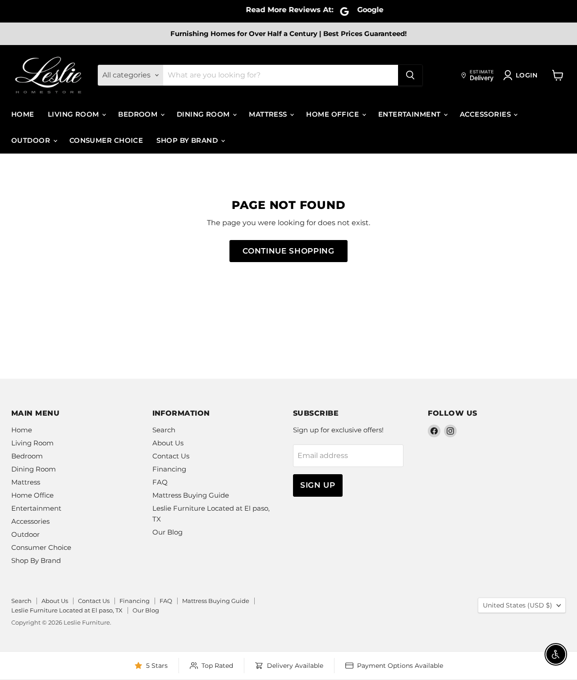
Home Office (333, 114)
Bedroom (139, 114)
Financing (169, 469)
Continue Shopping (288, 250)
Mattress (269, 114)
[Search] (410, 75)
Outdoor (31, 140)
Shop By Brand (188, 140)
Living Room (74, 114)
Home (22, 114)
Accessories (486, 114)
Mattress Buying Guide (190, 495)
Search (163, 430)
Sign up (317, 485)
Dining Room (204, 114)
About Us (167, 443)
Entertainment (410, 114)
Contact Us (170, 456)
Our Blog (167, 532)
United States (517, 605)
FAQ (160, 482)
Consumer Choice (106, 140)
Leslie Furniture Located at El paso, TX (67, 610)
